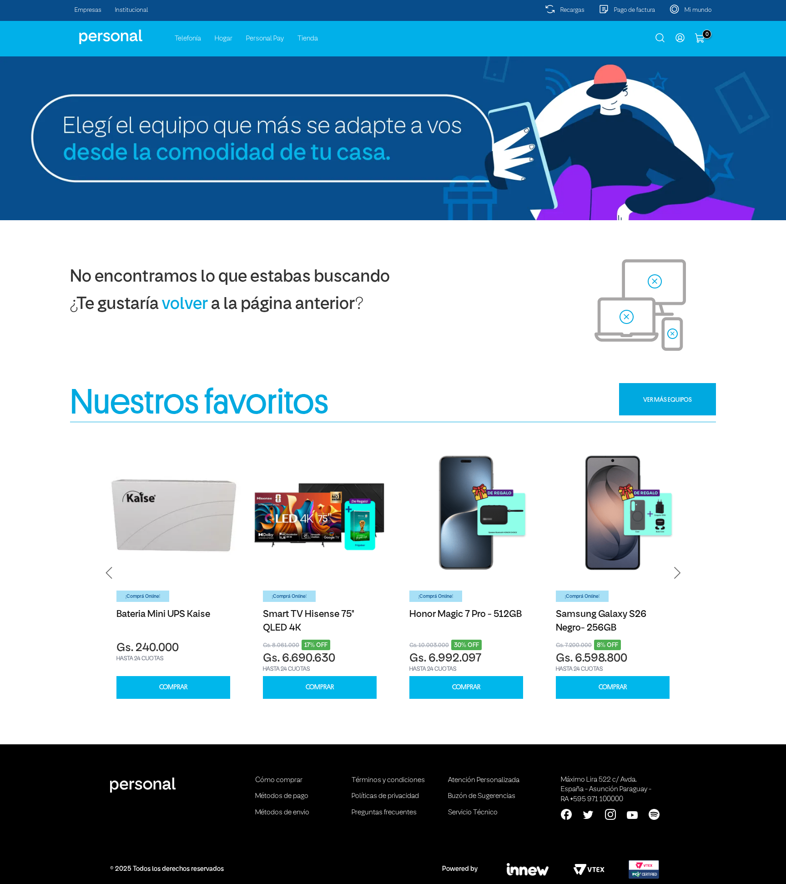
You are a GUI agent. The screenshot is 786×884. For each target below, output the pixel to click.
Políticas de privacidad (385, 796)
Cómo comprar (278, 780)
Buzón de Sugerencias (481, 796)
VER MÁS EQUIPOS (667, 399)
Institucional (131, 10)
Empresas (88, 10)
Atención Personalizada (483, 780)
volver (185, 304)
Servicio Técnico (473, 812)
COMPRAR (173, 687)
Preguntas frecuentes (384, 812)
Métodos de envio (282, 812)
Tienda (307, 38)
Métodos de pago (281, 796)
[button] (109, 573)
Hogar (223, 38)
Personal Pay (265, 38)
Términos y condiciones (388, 780)
